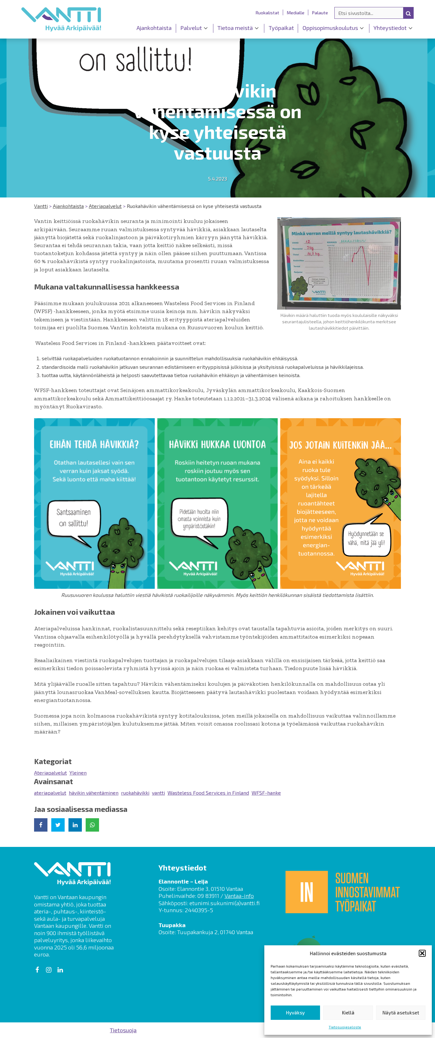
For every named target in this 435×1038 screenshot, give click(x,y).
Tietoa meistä (235, 27)
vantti (158, 793)
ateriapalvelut (50, 793)
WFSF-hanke (266, 793)
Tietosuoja (123, 1030)
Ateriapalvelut (50, 773)
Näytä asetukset (400, 1012)
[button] (422, 953)
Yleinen (78, 773)
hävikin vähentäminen (93, 793)
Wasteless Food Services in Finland (208, 793)
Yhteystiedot (390, 27)
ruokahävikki (135, 793)
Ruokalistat (267, 12)
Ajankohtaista (154, 27)
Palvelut (191, 27)
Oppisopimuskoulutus (330, 27)
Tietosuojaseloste (345, 1027)
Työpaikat (281, 27)
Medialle (295, 12)
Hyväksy (295, 1012)
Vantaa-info (239, 895)
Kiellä (348, 1012)
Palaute (320, 12)
